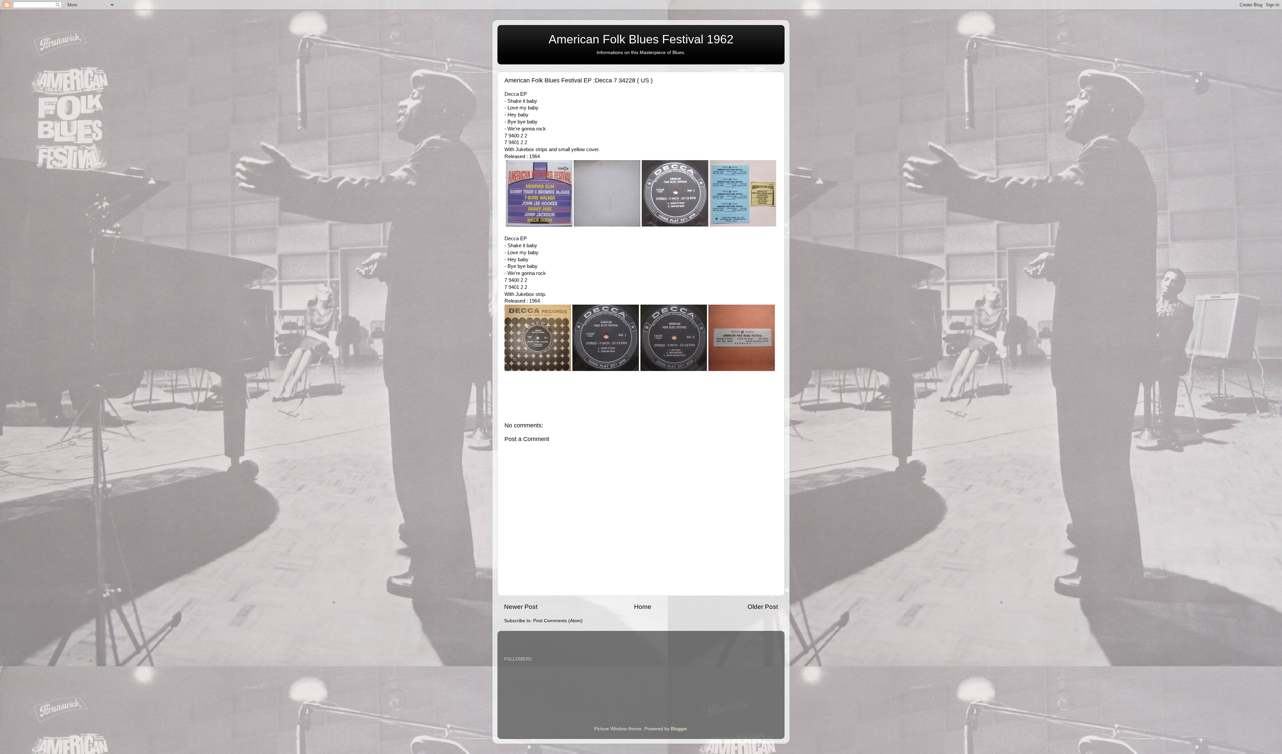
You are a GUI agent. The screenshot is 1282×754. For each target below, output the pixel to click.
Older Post (762, 606)
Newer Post (521, 606)
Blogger (679, 728)
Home (642, 606)
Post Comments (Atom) (558, 620)
